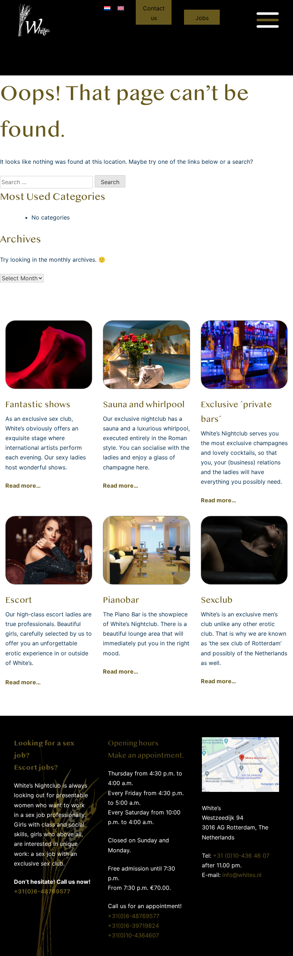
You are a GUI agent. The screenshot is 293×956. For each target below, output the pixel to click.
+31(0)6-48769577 (133, 916)
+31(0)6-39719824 (133, 925)
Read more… (23, 485)
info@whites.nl (242, 874)
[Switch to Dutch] (107, 8)
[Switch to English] (121, 8)
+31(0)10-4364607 (133, 935)
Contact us (154, 13)
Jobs (202, 17)
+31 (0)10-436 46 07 (241, 855)
